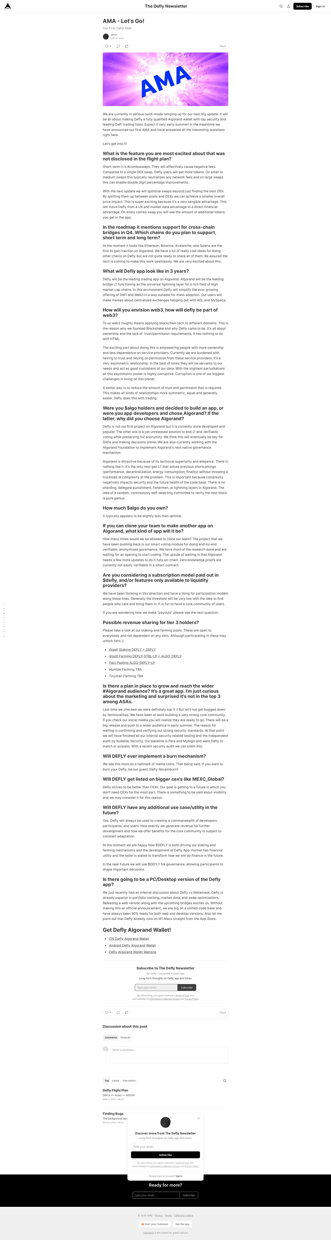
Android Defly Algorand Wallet (132, 945)
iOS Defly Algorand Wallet (129, 939)
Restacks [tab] (126, 1037)
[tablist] (118, 1037)
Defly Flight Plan (115, 1090)
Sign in (320, 6)
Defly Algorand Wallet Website (132, 952)
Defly (114, 35)
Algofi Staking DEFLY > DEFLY (132, 650)
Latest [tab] (115, 1080)
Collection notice (183, 1215)
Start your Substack (156, 1224)
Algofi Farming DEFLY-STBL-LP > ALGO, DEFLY (145, 656)
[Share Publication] (288, 6)
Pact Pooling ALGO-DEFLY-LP (132, 663)
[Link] (98, 156)
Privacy (159, 1215)
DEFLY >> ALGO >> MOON (119, 1095)
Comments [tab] (111, 1037)
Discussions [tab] (129, 1080)
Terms (168, 1215)
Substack (148, 1232)
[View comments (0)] (118, 46)
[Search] (281, 6)
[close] (198, 1118)
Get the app (182, 1224)
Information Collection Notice (164, 1166)
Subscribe (302, 6)
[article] (165, 1097)
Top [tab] (107, 1080)
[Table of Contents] (3, 620)
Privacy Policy (191, 1166)
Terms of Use (182, 1162)
